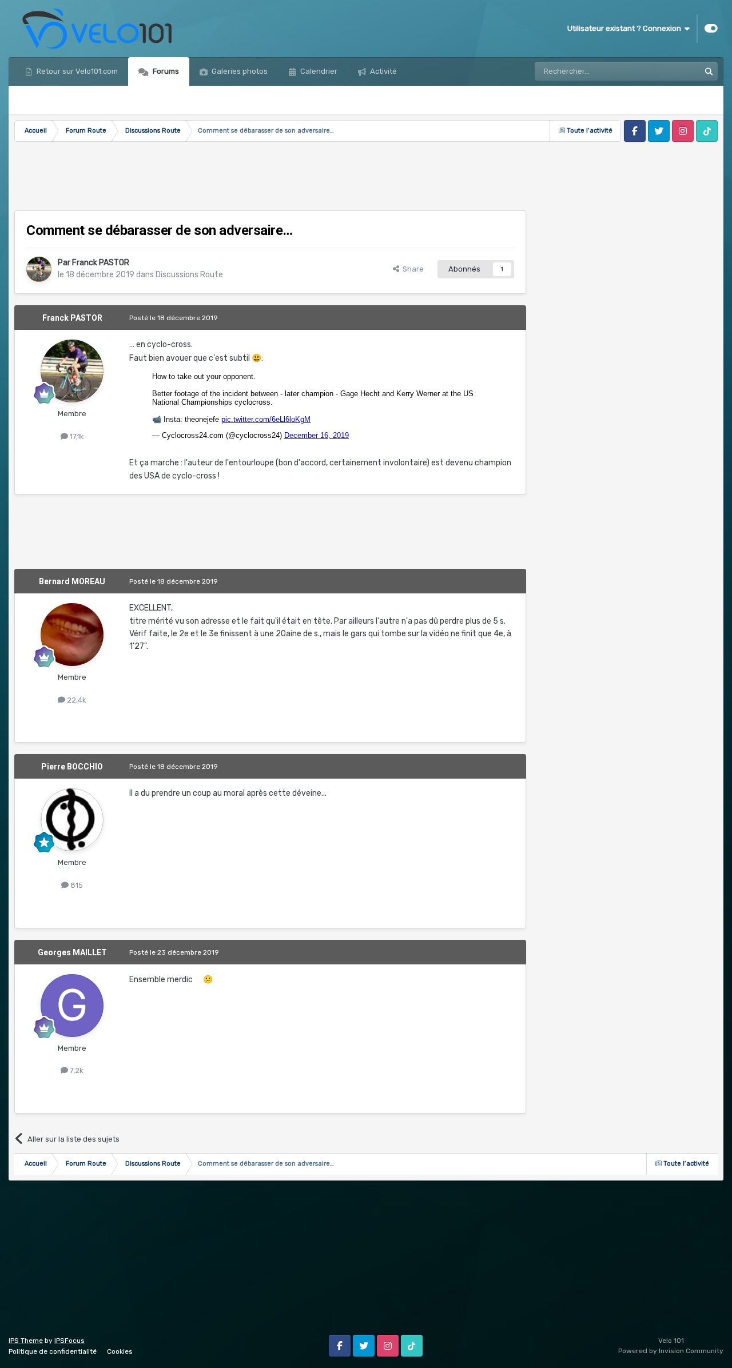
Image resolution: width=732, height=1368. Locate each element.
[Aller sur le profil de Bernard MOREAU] (72, 634)
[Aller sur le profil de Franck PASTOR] (38, 269)
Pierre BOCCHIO (72, 766)
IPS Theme (26, 1341)
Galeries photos (239, 71)
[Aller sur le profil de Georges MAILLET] (72, 1005)
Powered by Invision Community (670, 1351)
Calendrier (318, 71)
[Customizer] (711, 28)
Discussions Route (189, 275)
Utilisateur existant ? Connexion (626, 28)
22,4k (75, 700)
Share (411, 269)
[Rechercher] (708, 71)
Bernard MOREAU (72, 581)
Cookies (120, 1351)
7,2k (75, 1070)
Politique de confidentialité (53, 1351)
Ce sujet (670, 71)
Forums (165, 71)
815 (76, 885)
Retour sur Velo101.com (76, 71)
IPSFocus (69, 1341)
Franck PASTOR (100, 263)
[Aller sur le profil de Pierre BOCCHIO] (72, 819)
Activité (382, 71)
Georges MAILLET (72, 952)
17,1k (76, 436)
